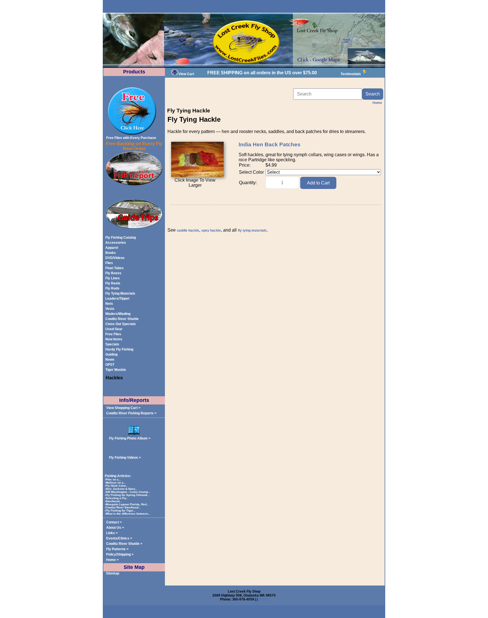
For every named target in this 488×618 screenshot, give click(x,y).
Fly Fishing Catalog (120, 238)
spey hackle (211, 230)
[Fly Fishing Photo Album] (134, 434)
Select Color (251, 172)
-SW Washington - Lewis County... (128, 491)
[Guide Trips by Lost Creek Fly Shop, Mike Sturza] (134, 227)
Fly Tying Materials (120, 293)
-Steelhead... (114, 501)
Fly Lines (112, 278)
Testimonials (351, 74)
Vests (109, 309)
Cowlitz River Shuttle (122, 319)
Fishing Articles (117, 476)
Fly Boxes (113, 273)
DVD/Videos (115, 258)
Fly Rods (112, 288)
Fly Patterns (116, 549)
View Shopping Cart (122, 408)
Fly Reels (112, 283)
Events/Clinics (117, 538)
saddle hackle (188, 230)
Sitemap (112, 573)
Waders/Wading (117, 314)
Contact (112, 522)
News (109, 360)
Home (111, 560)
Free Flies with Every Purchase (131, 138)
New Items (113, 339)
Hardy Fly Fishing (119, 349)
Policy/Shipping (118, 554)
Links (110, 533)
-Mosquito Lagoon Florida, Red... (127, 504)
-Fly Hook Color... (117, 485)
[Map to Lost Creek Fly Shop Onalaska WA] (244, 67)
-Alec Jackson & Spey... (121, 488)
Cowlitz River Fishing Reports (130, 413)
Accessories (115, 243)
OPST (109, 365)
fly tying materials (252, 230)
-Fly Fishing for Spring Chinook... (128, 495)
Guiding (111, 354)
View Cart (186, 74)
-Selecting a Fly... (117, 498)
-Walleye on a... (116, 482)
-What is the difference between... (128, 513)
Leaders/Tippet (117, 299)
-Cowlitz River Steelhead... (123, 507)
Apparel (111, 248)
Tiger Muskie (115, 370)
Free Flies (113, 334)
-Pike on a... (113, 479)
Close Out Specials (120, 324)
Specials (112, 344)
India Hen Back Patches (269, 144)
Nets (109, 304)
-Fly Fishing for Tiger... (120, 510)
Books (110, 253)
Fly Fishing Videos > (125, 458)
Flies (109, 263)
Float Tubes (114, 268)
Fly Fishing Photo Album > (130, 438)
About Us (113, 528)
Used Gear (114, 329)
